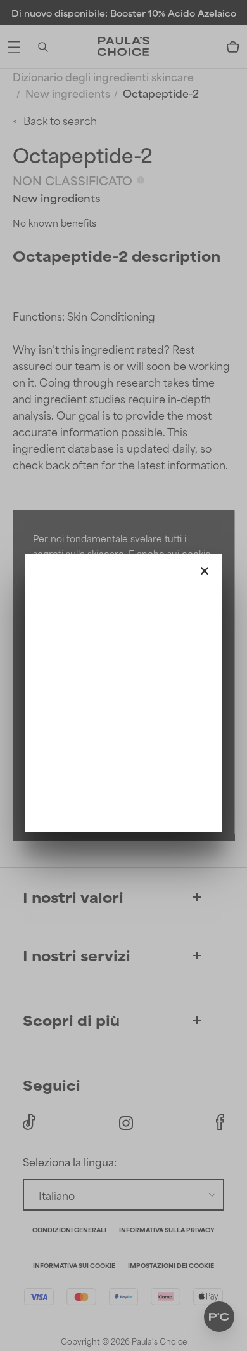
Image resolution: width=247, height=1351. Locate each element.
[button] (204, 568)
